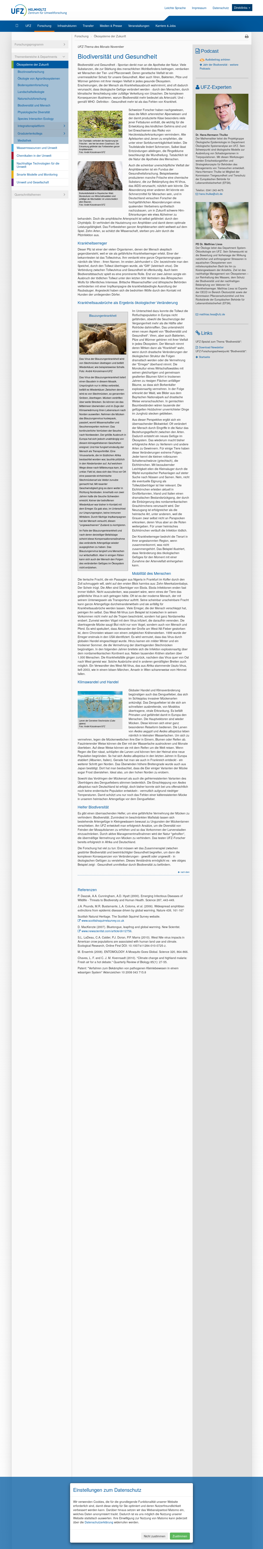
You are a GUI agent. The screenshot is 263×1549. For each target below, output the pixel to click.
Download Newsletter (211, 347)
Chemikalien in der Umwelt (34, 155)
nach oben (185, 872)
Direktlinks (241, 8)
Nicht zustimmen (154, 1536)
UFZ (28, 26)
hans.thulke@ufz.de (211, 194)
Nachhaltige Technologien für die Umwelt (38, 165)
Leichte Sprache (175, 8)
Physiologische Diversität (34, 112)
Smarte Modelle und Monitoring (37, 174)
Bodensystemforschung (33, 85)
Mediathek (24, 140)
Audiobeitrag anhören (217, 59)
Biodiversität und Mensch (34, 105)
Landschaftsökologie (31, 92)
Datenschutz (221, 8)
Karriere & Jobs (166, 26)
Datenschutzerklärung (99, 1522)
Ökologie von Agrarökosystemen (39, 78)
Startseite (204, 357)
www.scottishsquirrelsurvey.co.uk (103, 920)
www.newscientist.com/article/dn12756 (107, 931)
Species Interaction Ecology (36, 119)
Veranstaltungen (138, 26)
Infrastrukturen (67, 26)
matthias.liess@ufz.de (212, 314)
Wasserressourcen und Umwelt (37, 148)
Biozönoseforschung (31, 72)
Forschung (44, 26)
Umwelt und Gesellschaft (33, 182)
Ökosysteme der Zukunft (33, 64)
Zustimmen (180, 1536)
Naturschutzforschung (32, 98)
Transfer (88, 26)
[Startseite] (17, 26)
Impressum (199, 8)
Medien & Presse (111, 26)
